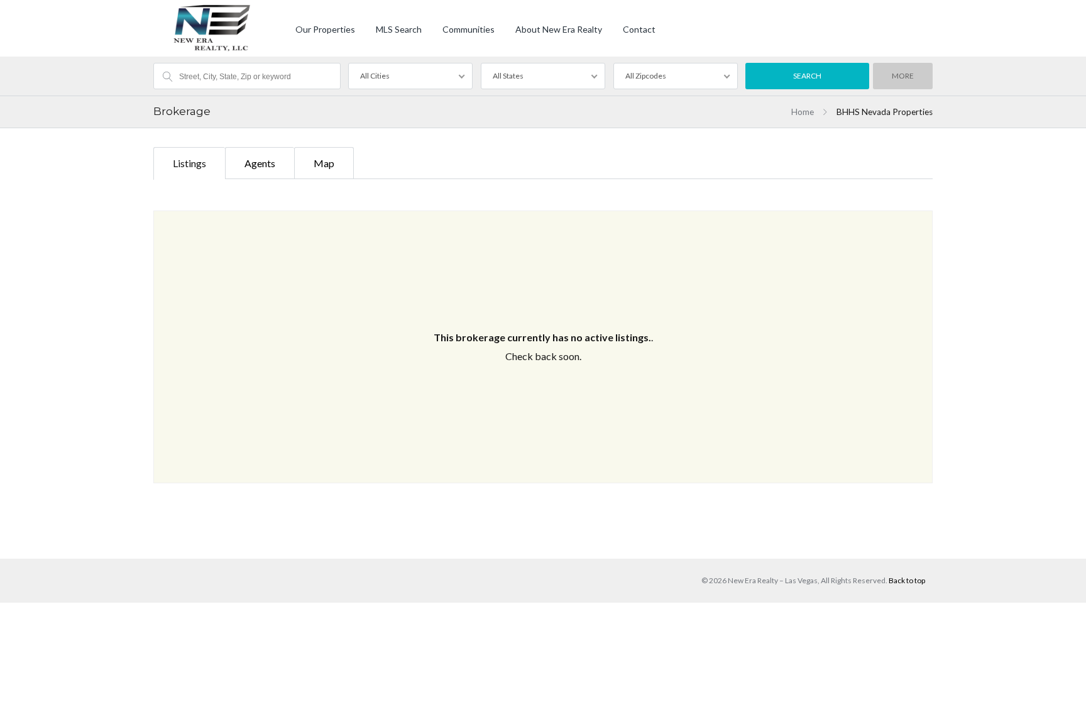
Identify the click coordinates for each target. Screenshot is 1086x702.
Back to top (907, 580)
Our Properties (325, 29)
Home (802, 112)
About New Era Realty (558, 29)
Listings (189, 163)
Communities (468, 29)
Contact (639, 29)
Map (324, 163)
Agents (259, 163)
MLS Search (399, 29)
